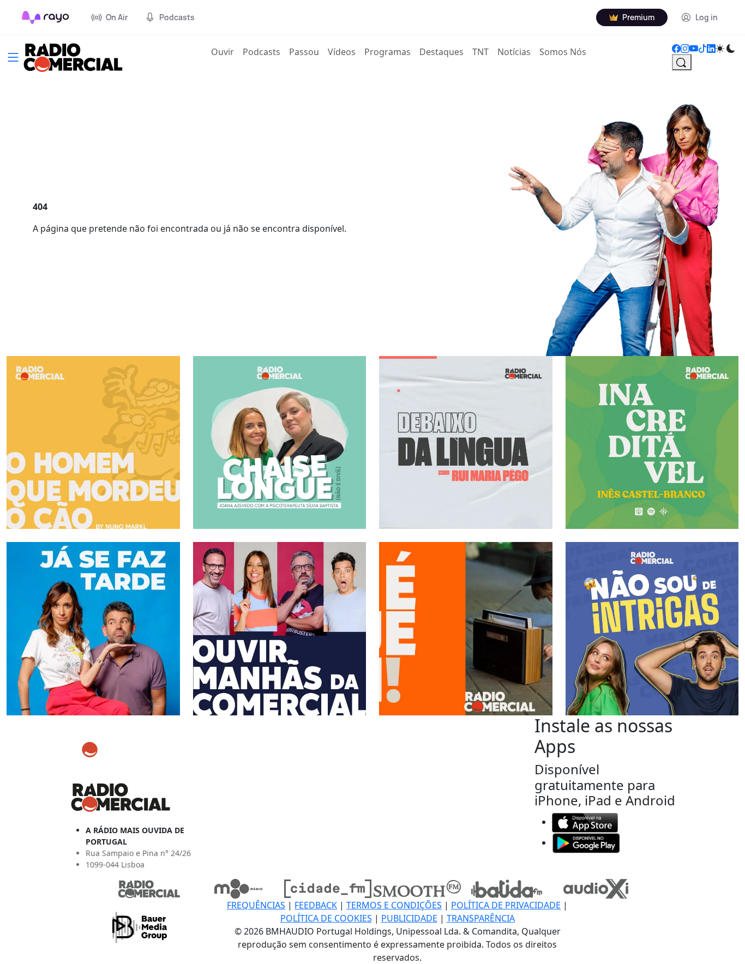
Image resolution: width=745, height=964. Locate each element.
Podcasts (261, 52)
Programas (387, 52)
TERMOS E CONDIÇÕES (394, 905)
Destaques (441, 52)
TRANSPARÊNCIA (481, 918)
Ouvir (224, 51)
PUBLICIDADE (409, 918)
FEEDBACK (316, 905)
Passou (304, 52)
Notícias (514, 52)
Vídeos (342, 52)
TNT (480, 52)
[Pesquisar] (682, 62)
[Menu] (13, 56)
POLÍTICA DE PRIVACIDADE (506, 905)
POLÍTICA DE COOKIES (326, 918)
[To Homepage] (45, 17)
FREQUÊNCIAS (256, 905)
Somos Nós (562, 52)
